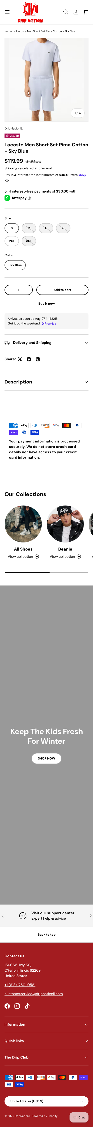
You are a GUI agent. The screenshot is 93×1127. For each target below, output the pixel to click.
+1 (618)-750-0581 (20, 984)
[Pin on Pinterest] (37, 359)
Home (8, 31)
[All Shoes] (23, 524)
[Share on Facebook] (28, 359)
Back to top (47, 934)
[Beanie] (65, 524)
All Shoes (23, 549)
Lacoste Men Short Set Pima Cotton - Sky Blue (45, 31)
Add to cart (62, 290)
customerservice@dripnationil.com (34, 993)
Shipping (11, 168)
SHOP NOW (46, 758)
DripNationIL (14, 128)
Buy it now (46, 304)
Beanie (65, 549)
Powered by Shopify (45, 1116)
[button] (86, 12)
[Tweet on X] (19, 359)
